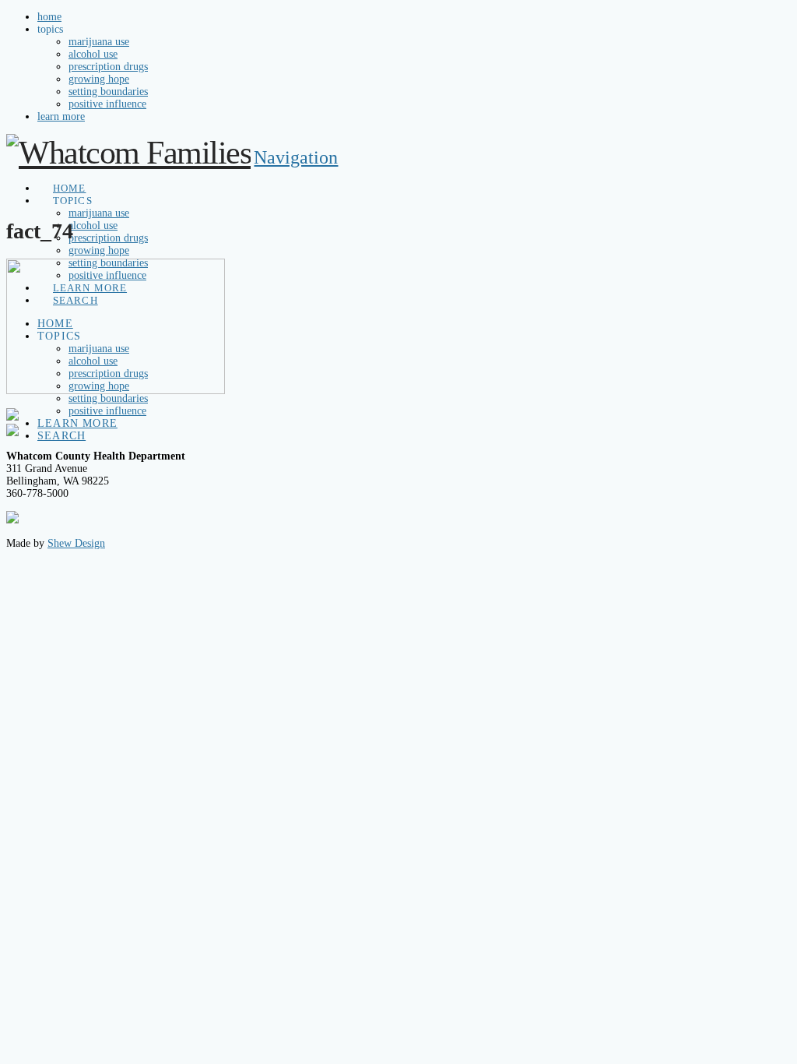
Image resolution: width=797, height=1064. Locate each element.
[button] (296, 157)
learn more (61, 116)
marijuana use (98, 42)
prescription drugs (108, 66)
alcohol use (93, 54)
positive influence (107, 104)
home (49, 17)
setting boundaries (108, 91)
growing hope (98, 79)
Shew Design (76, 543)
